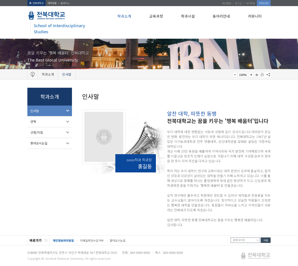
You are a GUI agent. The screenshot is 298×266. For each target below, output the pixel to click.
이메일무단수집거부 (92, 240)
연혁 (33, 121)
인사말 (34, 111)
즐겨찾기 (256, 74)
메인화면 (226, 3)
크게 (251, 74)
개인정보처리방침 (63, 240)
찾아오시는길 (38, 143)
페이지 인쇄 (262, 74)
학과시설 (188, 16)
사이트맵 (250, 3)
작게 (234, 74)
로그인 (238, 3)
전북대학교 (38, 3)
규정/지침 (36, 132)
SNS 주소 (268, 74)
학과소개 (124, 16)
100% (243, 75)
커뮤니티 (255, 16)
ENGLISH (264, 3)
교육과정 (156, 16)
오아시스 (65, 3)
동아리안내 (221, 16)
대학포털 (52, 3)
